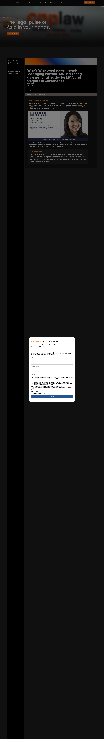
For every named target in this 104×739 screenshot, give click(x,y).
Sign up (52, 396)
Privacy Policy (35, 391)
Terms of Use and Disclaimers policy (61, 390)
